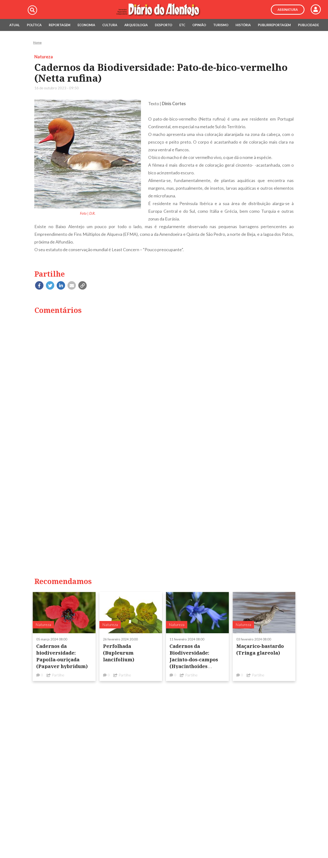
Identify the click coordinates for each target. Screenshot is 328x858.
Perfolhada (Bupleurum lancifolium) (118, 653)
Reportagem (59, 25)
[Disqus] (164, 380)
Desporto (163, 25)
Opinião (199, 25)
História (243, 25)
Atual (14, 25)
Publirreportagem (274, 25)
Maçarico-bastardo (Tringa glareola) (260, 649)
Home (37, 42)
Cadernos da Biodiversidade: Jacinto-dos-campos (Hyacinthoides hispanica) (194, 659)
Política (34, 25)
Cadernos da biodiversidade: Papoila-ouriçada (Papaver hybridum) (62, 656)
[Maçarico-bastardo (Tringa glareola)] (264, 612)
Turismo (220, 25)
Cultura (109, 25)
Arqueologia (136, 25)
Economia (86, 25)
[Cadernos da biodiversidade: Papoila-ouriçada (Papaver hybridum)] (64, 612)
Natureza (43, 56)
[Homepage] (164, 9)
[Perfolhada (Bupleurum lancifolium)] (130, 612)
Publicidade (308, 25)
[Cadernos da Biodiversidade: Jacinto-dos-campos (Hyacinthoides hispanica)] (197, 612)
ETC (182, 25)
